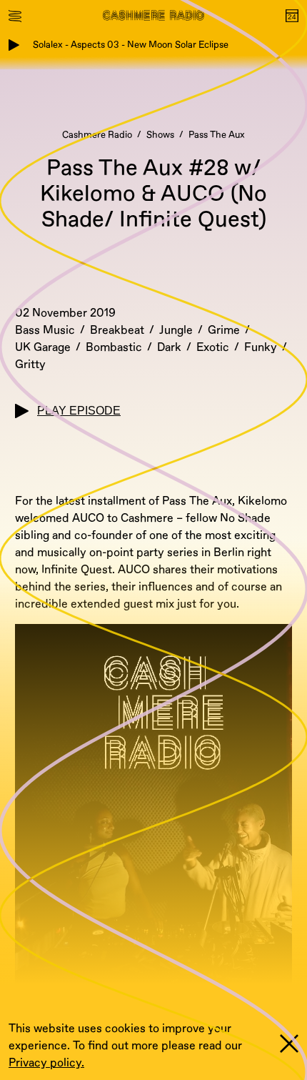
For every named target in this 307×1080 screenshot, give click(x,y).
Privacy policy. (46, 1063)
